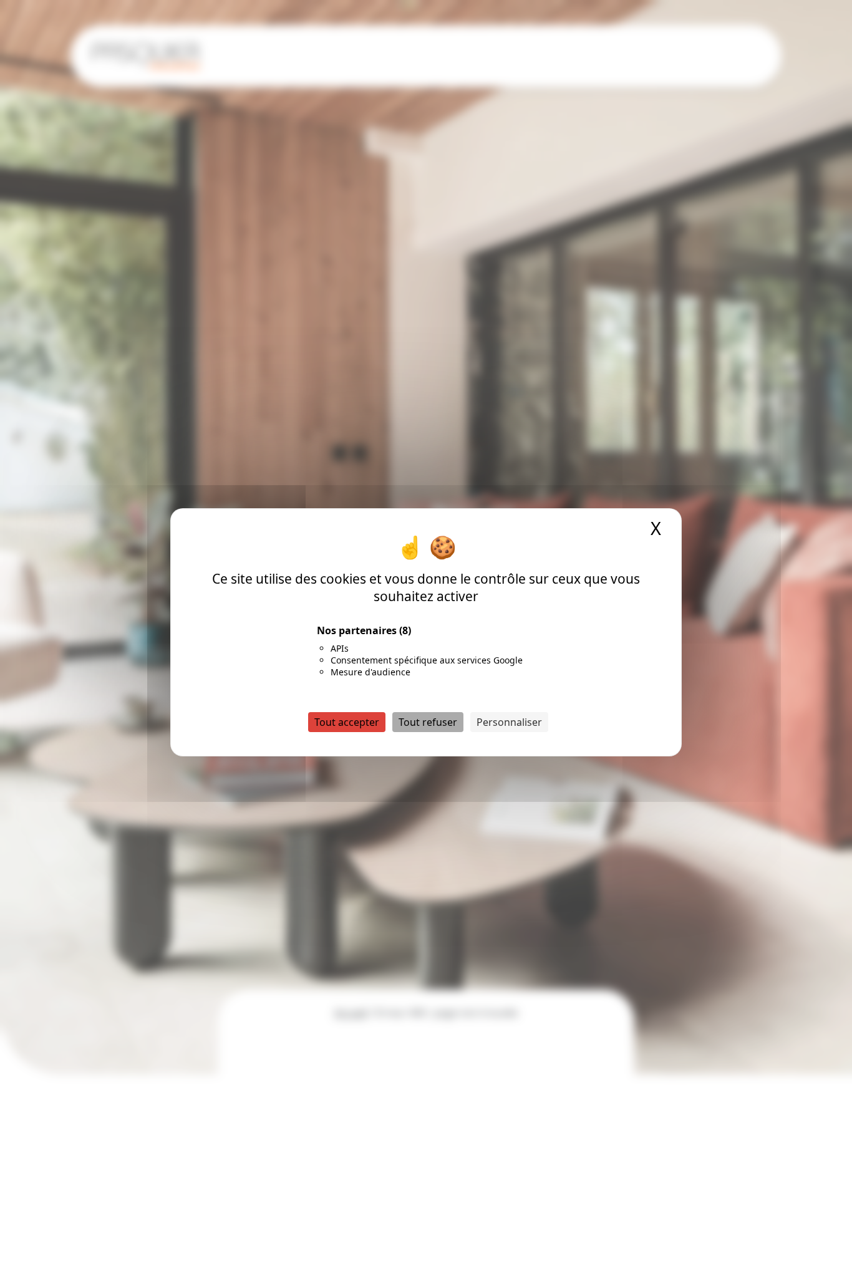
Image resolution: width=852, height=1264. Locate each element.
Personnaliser (509, 721)
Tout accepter (346, 721)
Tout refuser (428, 721)
